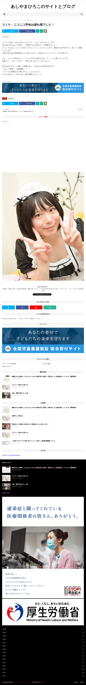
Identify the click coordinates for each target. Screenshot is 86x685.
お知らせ (9, 20)
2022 (43, 642)
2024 (43, 636)
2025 (43, 632)
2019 (43, 649)
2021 (43, 646)
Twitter (82, 682)
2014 (43, 666)
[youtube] (36, 307)
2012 (43, 672)
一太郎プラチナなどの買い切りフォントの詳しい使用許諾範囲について (33, 441)
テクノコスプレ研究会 (9, 364)
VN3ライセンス (6, 366)
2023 (43, 639)
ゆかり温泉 (47, 364)
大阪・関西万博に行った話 (20, 393)
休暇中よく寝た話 (17, 416)
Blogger (42, 682)
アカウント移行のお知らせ (20, 385)
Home (76, 682)
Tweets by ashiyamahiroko (11, 455)
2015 (43, 662)
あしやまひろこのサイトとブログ (43, 6)
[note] (50, 307)
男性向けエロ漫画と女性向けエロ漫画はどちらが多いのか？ (30, 424)
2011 (43, 676)
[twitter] (8, 307)
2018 (43, 652)
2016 (43, 659)
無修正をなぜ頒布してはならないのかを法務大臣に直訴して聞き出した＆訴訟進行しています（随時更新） (44, 376)
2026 (43, 629)
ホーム (4, 20)
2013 (43, 669)
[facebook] (22, 307)
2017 (43, 656)
